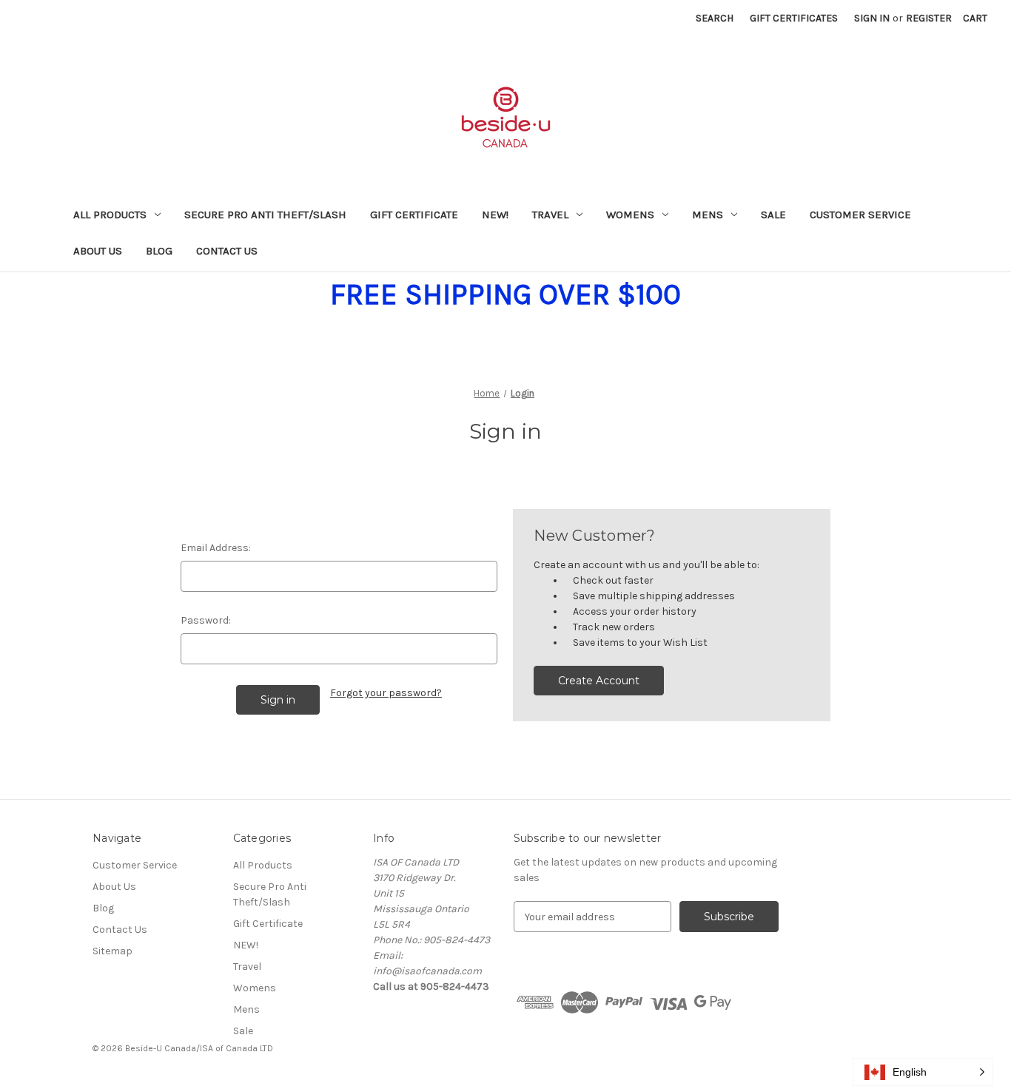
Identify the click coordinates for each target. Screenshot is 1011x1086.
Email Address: (216, 548)
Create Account (598, 680)
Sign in (872, 18)
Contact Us (227, 250)
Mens (707, 214)
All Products (110, 214)
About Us (97, 250)
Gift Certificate (414, 214)
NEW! (495, 214)
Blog (159, 250)
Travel (550, 214)
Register (929, 18)
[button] (922, 1072)
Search (714, 18)
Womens (630, 214)
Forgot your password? (386, 693)
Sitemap (112, 951)
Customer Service (860, 214)
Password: (206, 620)
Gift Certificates (794, 18)
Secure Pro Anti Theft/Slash (265, 214)
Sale (773, 214)
